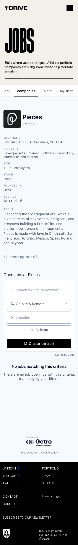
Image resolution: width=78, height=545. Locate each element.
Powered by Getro (64, 354)
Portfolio (50, 468)
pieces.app (30, 123)
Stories (48, 483)
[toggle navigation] (69, 8)
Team (46, 475)
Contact (10, 496)
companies (26, 91)
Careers (9, 504)
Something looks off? (23, 257)
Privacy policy (29, 452)
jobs (6, 91)
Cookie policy (49, 452)
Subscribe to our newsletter (27, 517)
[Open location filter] (65, 317)
